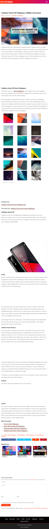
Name (2, 496)
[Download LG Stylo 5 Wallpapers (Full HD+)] (24, 450)
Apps (6, 519)
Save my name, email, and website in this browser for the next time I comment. (18, 502)
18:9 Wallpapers (21, 435)
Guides (18, 519)
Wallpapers (20, 15)
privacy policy (33, 479)
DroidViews (6, 2)
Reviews (28, 519)
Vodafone (3, 436)
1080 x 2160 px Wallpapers (10, 435)
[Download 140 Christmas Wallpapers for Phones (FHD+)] (40, 450)
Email (18, 496)
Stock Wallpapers (40, 435)
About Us (41, 519)
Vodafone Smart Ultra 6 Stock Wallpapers (23, 208)
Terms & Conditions (28, 525)
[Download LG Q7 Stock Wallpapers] (9, 450)
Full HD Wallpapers (30, 435)
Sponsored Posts (24, 521)
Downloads (14, 15)
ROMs (23, 519)
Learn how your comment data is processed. (35, 508)
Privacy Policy (20, 525)
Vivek (2, 15)
